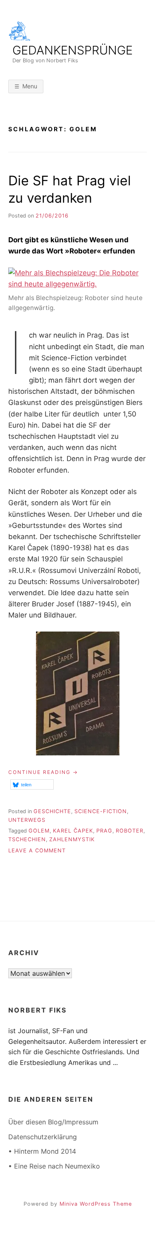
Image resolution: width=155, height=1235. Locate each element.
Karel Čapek (73, 831)
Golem (39, 831)
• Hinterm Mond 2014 (42, 1151)
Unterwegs (26, 820)
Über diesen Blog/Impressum (53, 1122)
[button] (32, 784)
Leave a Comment (37, 850)
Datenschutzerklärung (42, 1137)
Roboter (129, 831)
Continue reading (43, 772)
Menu (29, 86)
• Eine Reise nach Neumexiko (54, 1166)
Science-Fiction (100, 811)
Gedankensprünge (72, 51)
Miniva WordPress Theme (96, 1204)
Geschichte (52, 811)
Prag (104, 831)
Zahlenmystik (72, 839)
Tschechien (27, 839)
